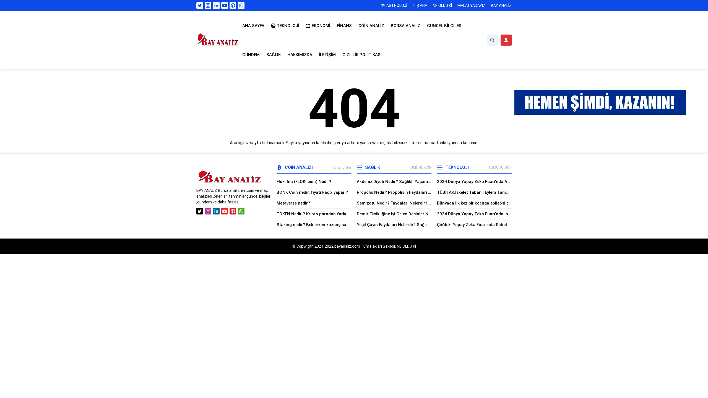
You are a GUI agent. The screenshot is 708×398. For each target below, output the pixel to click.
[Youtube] (224, 5)
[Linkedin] (216, 5)
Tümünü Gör (341, 167)
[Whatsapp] (241, 5)
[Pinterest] (233, 5)
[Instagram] (208, 5)
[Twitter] (199, 5)
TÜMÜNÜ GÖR (419, 167)
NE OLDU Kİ (406, 246)
